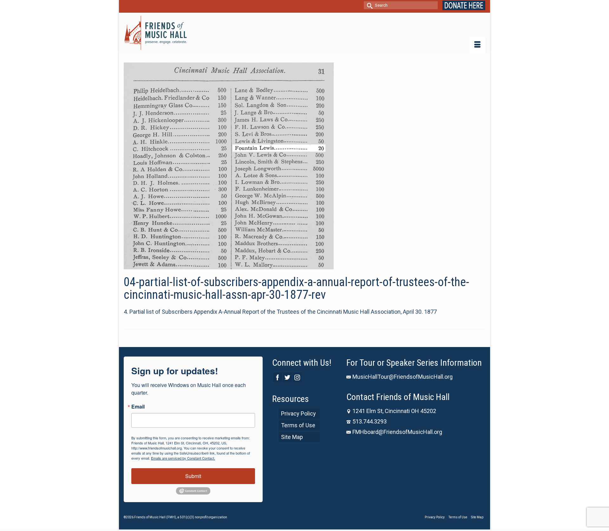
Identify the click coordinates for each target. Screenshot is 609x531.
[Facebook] (277, 377)
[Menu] (477, 45)
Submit (193, 476)
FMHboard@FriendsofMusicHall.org (397, 432)
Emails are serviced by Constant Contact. (183, 458)
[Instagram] (297, 377)
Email (138, 406)
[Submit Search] (368, 5)
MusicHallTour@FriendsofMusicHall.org (402, 376)
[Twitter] (287, 377)
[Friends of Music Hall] (156, 33)
